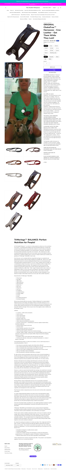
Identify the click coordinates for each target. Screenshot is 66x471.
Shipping (45, 42)
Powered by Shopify (17, 468)
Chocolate (51, 56)
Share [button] (45, 162)
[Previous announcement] (5, 1)
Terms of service (34, 468)
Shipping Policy (7, 449)
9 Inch (51, 45)
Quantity (45, 61)
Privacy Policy (7, 451)
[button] (6, 8)
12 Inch (51, 48)
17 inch (57, 50)
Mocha (57, 56)
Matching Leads (53, 52)
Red (45, 59)
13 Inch (58, 48)
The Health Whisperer (10, 468)
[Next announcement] (61, 1)
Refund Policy (7, 447)
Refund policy (24, 468)
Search (6, 446)
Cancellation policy (47, 468)
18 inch (46, 52)
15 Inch (47, 50)
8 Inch (46, 45)
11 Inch (46, 48)
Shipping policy (40, 468)
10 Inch (56, 45)
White (50, 59)
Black (46, 56)
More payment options (52, 72)
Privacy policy (29, 468)
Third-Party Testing (8, 453)
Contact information (54, 468)
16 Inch (51, 50)
